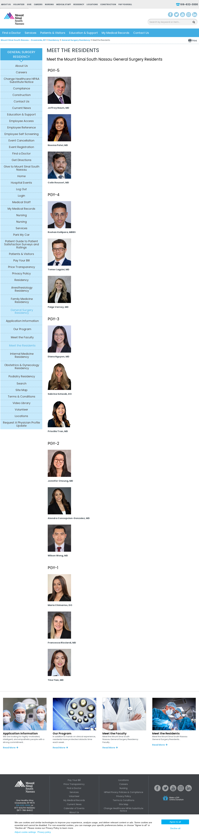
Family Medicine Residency (22, 300)
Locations (92, 4)
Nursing (49, 4)
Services (30, 33)
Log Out (21, 189)
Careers (38, 4)
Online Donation (179, 800)
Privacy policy (44, 832)
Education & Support (83, 33)
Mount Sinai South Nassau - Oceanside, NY (23, 40)
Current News (21, 108)
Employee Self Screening (22, 134)
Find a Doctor (11, 33)
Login (21, 196)
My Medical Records (115, 33)
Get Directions (21, 160)
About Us (6, 4)
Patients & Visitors (52, 33)
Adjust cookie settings (25, 832)
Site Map (22, 390)
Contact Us (141, 33)
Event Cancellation (21, 140)
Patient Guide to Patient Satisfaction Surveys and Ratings (21, 244)
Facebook (170, 15)
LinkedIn (194, 15)
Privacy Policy (21, 273)
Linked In (188, 790)
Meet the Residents (22, 345)
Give (29, 4)
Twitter (176, 15)
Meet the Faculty (22, 337)
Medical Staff (63, 4)
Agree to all (175, 822)
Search (21, 383)
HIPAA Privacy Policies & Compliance (123, 792)
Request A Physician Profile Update (21, 424)
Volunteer (18, 4)
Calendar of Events (74, 808)
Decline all (175, 828)
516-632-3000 (189, 4)
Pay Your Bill (125, 4)
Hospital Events (21, 183)
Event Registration (21, 147)
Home (21, 176)
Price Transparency (21, 267)
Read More (9, 747)
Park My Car (21, 235)
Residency (78, 4)
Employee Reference (21, 127)
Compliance (21, 88)
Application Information (22, 321)
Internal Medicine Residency (22, 355)
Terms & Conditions (21, 396)
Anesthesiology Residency (21, 289)
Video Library (21, 403)
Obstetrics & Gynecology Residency (21, 366)
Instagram (188, 15)
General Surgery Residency (76, 40)
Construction (108, 4)
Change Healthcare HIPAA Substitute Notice (21, 80)
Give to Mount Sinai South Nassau (21, 168)
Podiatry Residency (22, 376)
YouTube (182, 15)
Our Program (22, 329)
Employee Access (21, 121)
